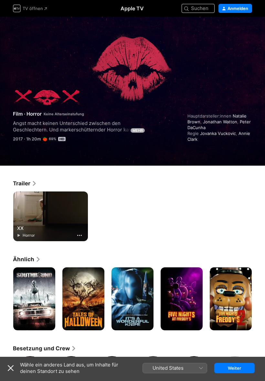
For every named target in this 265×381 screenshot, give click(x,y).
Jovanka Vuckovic (218, 133)
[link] (25, 183)
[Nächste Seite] (258, 299)
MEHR (137, 130)
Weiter (234, 368)
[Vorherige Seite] (6, 299)
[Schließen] (11, 368)
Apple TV (132, 8)
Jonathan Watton (220, 121)
